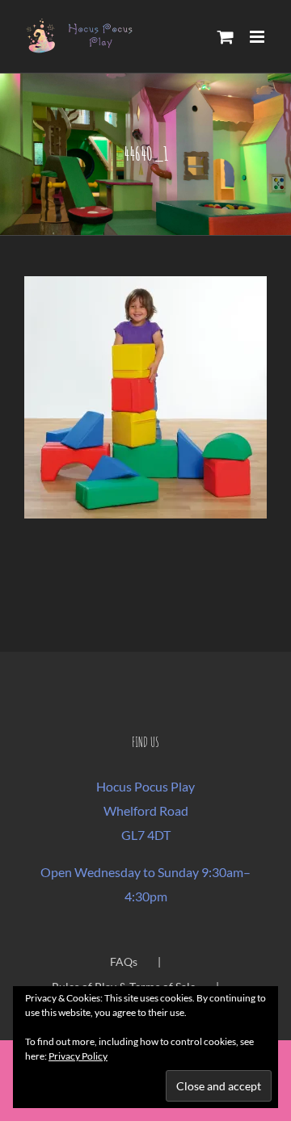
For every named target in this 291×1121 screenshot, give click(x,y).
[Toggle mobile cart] (225, 36)
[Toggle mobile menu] (258, 36)
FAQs (123, 961)
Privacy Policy (78, 1056)
